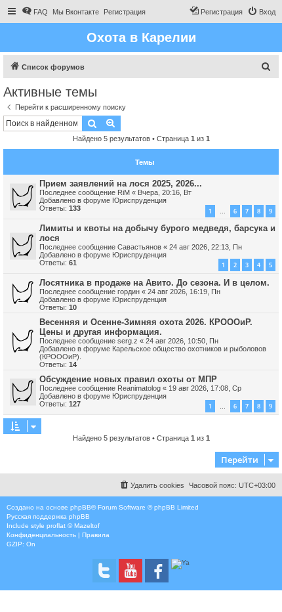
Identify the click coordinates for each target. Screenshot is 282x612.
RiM (123, 192)
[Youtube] (130, 570)
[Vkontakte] (104, 570)
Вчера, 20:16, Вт (164, 192)
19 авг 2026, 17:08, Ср (205, 388)
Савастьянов (139, 247)
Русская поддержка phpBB (48, 516)
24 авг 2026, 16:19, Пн (184, 291)
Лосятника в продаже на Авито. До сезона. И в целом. (154, 283)
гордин (128, 291)
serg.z (127, 341)
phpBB (80, 507)
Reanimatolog (139, 388)
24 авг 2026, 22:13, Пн (205, 247)
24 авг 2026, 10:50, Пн (182, 341)
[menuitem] (35, 12)
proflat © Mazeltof (73, 525)
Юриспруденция (139, 200)
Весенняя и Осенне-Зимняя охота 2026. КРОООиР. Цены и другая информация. (145, 327)
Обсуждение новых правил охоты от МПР (128, 379)
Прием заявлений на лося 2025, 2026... (120, 183)
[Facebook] (157, 570)
